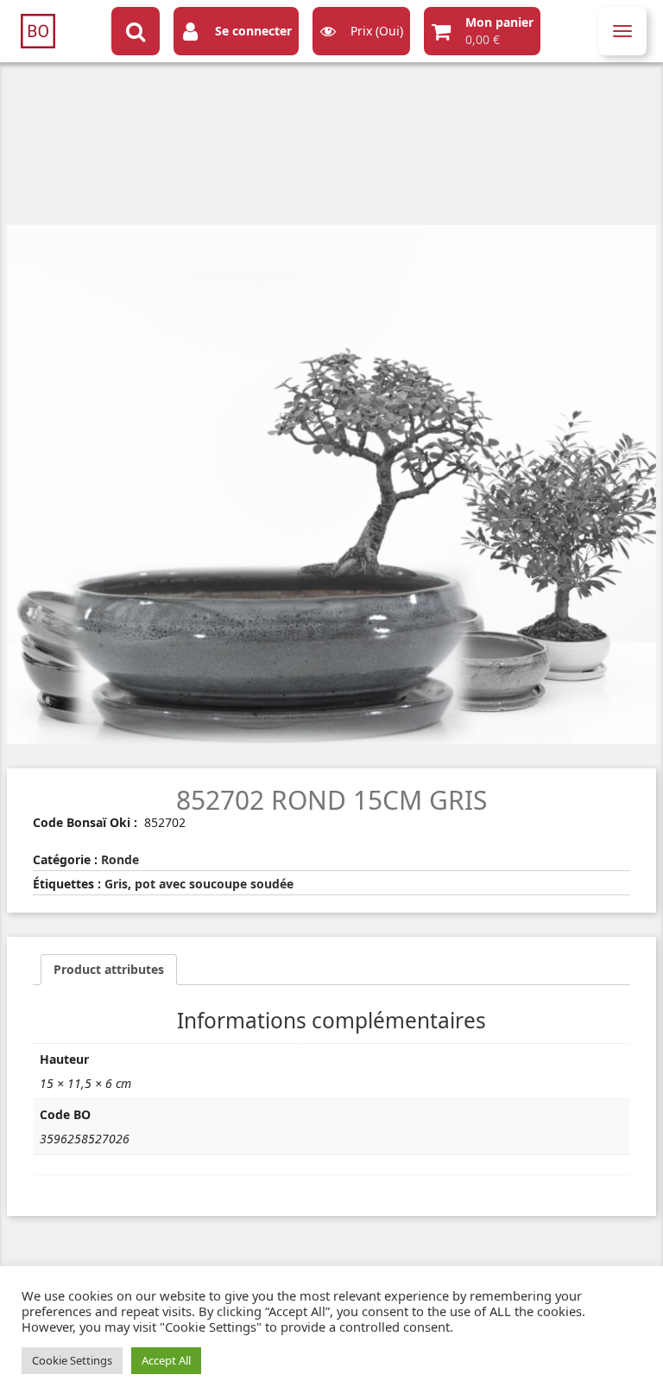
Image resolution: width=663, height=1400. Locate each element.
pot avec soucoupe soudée (214, 883)
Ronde (120, 859)
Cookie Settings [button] (72, 1360)
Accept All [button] (166, 1360)
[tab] (109, 969)
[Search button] (135, 31)
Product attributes (109, 969)
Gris (116, 883)
